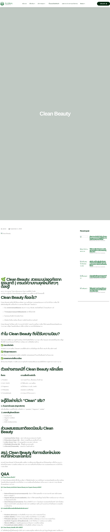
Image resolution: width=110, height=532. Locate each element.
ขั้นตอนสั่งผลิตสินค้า (54, 3)
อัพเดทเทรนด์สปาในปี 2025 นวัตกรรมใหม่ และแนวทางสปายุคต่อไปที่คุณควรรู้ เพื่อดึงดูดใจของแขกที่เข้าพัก (98, 238)
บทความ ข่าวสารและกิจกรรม (70, 3)
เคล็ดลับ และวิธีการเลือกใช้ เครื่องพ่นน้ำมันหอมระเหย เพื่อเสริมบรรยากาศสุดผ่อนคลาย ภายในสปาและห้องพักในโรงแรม (98, 263)
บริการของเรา (41, 3)
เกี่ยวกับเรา (32, 3)
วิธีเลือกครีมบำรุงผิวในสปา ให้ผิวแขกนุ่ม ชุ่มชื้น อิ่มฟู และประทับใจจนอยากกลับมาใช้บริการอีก (98, 289)
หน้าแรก (24, 3)
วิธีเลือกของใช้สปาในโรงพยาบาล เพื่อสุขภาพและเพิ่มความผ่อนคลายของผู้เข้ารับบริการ (98, 250)
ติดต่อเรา (82, 3)
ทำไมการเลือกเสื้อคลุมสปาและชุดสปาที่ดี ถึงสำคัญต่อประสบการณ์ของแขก (98, 276)
